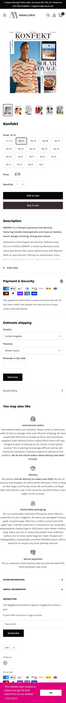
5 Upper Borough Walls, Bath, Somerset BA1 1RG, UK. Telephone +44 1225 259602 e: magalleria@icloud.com (33, 4)
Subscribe (13, 633)
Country (7, 329)
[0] (60, 15)
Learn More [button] (11, 698)
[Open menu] (4, 15)
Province (7, 343)
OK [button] (50, 693)
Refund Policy (10, 390)
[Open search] (48, 15)
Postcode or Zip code (14, 358)
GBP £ (7, 648)
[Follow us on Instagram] (5, 663)
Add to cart (33, 195)
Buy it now (33, 205)
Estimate (13, 377)
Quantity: (8, 184)
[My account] (54, 15)
